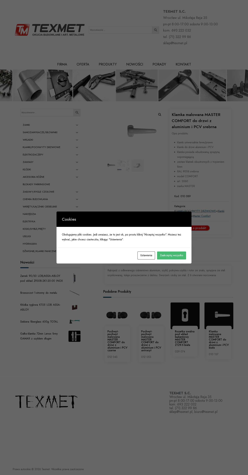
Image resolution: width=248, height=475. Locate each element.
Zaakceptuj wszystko (171, 255)
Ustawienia (146, 255)
